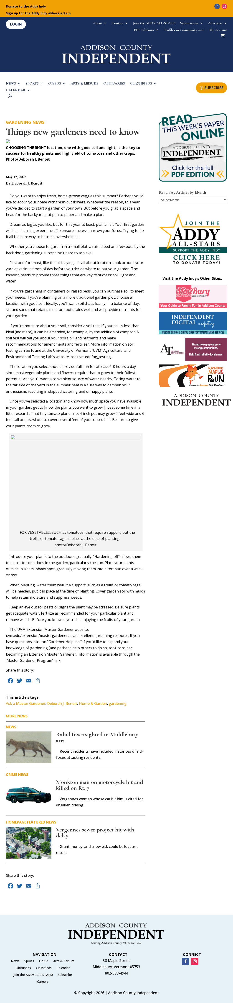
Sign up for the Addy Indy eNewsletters (38, 13)
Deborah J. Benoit (62, 703)
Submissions (189, 23)
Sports (29, 961)
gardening (118, 703)
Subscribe (65, 975)
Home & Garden (93, 703)
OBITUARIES (114, 84)
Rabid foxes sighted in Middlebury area (97, 737)
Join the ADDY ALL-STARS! (154, 23)
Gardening (18, 122)
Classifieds (44, 968)
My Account (218, 30)
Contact (118, 23)
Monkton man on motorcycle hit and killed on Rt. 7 (99, 784)
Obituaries (23, 968)
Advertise (215, 23)
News (38, 122)
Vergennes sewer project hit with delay (95, 832)
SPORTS (32, 84)
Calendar (63, 968)
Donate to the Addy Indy (26, 6)
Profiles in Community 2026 (184, 30)
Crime (11, 774)
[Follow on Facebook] (217, 6)
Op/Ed (43, 961)
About (97, 23)
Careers (42, 982)
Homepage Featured (25, 822)
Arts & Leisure (63, 961)
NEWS (11, 84)
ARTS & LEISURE (84, 84)
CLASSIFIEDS (141, 84)
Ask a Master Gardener (25, 703)
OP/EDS (54, 84)
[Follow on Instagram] (224, 6)
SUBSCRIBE (213, 87)
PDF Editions (144, 30)
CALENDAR (15, 90)
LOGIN (16, 24)
